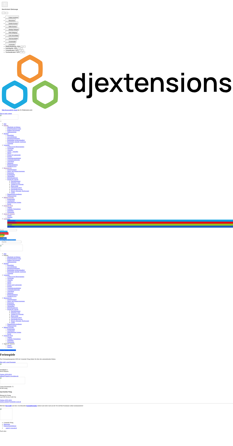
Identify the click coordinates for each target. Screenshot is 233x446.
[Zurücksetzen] (3, 13)
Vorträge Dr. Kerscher (17, 184)
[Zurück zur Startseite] (9, 119)
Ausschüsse (10, 161)
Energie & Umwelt (12, 179)
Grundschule (11, 201)
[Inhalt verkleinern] (22, 46)
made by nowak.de (11, 428)
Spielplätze (10, 210)
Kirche (9, 204)
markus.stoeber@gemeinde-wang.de (10, 402)
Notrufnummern (12, 169)
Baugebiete (10, 135)
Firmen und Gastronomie (14, 285)
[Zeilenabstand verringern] (20, 50)
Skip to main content (6, 113)
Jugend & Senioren (9, 214)
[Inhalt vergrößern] (24, 46)
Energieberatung (15, 181)
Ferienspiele (10, 212)
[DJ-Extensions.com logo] (116, 108)
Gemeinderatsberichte (13, 160)
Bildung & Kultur (9, 197)
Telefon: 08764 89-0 (6, 374)
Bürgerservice (8, 168)
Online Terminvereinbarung (8, 240)
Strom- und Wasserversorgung (16, 171)
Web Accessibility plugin (10, 110)
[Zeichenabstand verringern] (21, 52)
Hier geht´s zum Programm (8, 362)
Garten (13, 192)
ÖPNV (9, 153)
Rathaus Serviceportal (13, 130)
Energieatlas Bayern (16, 189)
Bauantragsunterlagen (13, 138)
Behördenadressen (12, 178)
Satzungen (10, 163)
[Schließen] (6, 13)
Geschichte (10, 148)
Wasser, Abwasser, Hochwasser (20, 191)
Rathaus (6, 125)
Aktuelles (10, 150)
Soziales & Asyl (11, 166)
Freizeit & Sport (8, 205)
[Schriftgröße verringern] (19, 48)
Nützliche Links (15, 183)
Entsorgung (10, 173)
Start (5, 124)
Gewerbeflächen (12, 137)
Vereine (9, 207)
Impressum (7, 424)
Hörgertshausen (11, 222)
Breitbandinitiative (12, 164)
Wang (1, 236)
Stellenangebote (11, 132)
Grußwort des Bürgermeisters (15, 146)
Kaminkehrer (11, 174)
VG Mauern (10, 226)
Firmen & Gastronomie (14, 155)
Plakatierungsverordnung (14, 194)
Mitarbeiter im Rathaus (13, 127)
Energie (9, 156)
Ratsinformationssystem (14, 128)
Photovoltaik (14, 186)
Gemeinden (7, 219)
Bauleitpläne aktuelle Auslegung (16, 142)
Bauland (6, 133)
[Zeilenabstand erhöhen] (23, 50)
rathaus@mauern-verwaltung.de (9, 376)
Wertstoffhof (10, 176)
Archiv (9, 281)
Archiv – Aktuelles (12, 151)
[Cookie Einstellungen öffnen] (13, 445)
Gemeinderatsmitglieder (14, 158)
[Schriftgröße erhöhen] (21, 48)
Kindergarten (11, 199)
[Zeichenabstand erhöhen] (24, 52)
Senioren (9, 217)
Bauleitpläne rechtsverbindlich (16, 140)
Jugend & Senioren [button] (9, 344)
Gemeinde (7, 145)
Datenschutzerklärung (10, 426)
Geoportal (10, 143)
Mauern (9, 224)
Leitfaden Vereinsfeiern (14, 209)
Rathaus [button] (6, 255)
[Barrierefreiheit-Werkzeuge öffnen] (5, 4)
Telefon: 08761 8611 (6, 400)
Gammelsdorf (11, 220)
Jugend (9, 215)
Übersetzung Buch (16, 187)
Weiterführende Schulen (14, 202)
